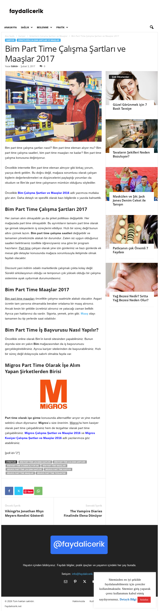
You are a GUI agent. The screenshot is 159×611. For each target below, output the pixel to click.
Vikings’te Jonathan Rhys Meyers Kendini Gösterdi (24, 513)
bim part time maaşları (54, 465)
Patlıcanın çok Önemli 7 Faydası (130, 250)
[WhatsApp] (38, 491)
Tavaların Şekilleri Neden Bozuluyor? (131, 154)
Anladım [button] (144, 599)
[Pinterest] (75, 582)
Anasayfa (10, 27)
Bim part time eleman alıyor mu (23, 465)
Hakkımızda (78, 601)
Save (30, 491)
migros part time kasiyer (58, 469)
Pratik (60, 27)
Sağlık (25, 27)
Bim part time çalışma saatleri (35, 462)
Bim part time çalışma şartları (69, 462)
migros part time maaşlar (20, 473)
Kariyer (21, 35)
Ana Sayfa (9, 35)
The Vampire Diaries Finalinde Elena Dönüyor (83, 513)
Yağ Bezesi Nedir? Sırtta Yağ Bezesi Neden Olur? (130, 298)
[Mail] (65, 582)
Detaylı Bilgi (128, 599)
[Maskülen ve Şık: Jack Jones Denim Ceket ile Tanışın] (132, 184)
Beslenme (42, 27)
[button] (151, 27)
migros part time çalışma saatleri (24, 469)
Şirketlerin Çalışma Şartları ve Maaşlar (48, 35)
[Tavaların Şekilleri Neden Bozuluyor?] (132, 136)
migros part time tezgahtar (51, 473)
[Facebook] (9, 491)
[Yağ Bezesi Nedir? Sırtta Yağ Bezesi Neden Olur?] (132, 280)
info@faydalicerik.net (84, 573)
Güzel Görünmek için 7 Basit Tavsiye (130, 106)
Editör (14, 66)
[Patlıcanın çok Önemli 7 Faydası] (132, 232)
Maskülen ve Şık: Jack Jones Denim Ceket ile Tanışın (129, 200)
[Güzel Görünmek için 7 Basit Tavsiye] (132, 88)
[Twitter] (18, 491)
